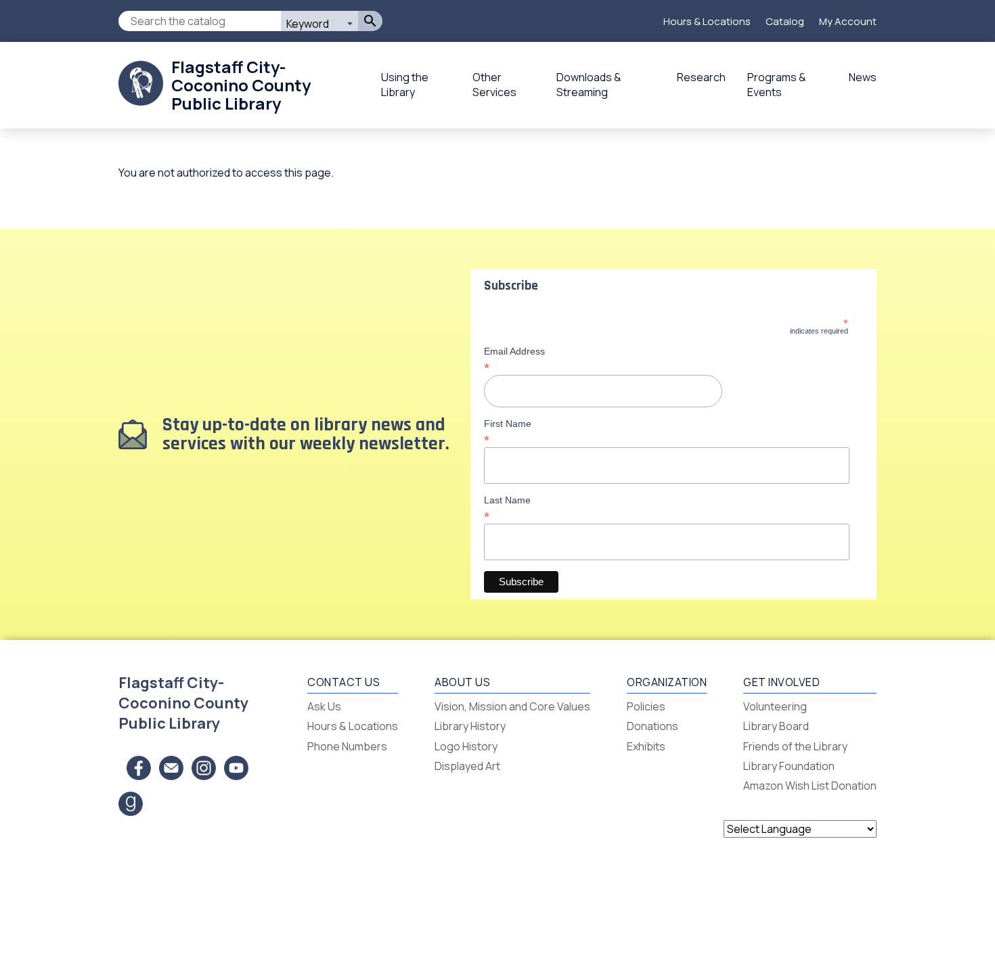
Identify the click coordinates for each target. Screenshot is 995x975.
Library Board (776, 726)
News (863, 77)
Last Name (507, 508)
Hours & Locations (707, 21)
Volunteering (775, 706)
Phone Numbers (347, 746)
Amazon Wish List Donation (810, 785)
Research (701, 77)
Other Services (494, 84)
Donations (652, 726)
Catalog (785, 21)
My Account (848, 21)
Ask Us (324, 706)
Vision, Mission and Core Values (512, 706)
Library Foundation (789, 765)
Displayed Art (467, 765)
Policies (646, 706)
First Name (507, 431)
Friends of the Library (795, 746)
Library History (470, 726)
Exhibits (646, 746)
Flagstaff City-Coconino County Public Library (241, 85)
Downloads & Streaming (588, 84)
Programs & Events (776, 84)
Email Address (514, 359)
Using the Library (404, 84)
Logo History (466, 746)
